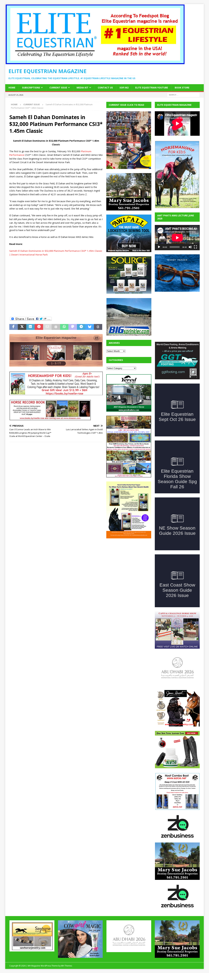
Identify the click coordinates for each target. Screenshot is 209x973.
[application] (177, 237)
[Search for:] (183, 94)
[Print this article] (56, 327)
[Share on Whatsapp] (64, 327)
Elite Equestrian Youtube (151, 87)
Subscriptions (31, 87)
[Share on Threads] (98, 327)
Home (11, 87)
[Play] (159, 247)
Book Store (182, 87)
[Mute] (190, 247)
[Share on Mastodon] (72, 327)
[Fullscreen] (195, 247)
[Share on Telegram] (81, 327)
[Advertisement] (56, 286)
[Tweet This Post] (22, 327)
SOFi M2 (124, 87)
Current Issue (58, 87)
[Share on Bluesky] (89, 327)
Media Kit (82, 87)
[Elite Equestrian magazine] (95, 62)
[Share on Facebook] (13, 327)
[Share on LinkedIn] (30, 327)
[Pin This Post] (39, 327)
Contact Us (105, 87)
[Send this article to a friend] (47, 327)
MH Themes (66, 944)
